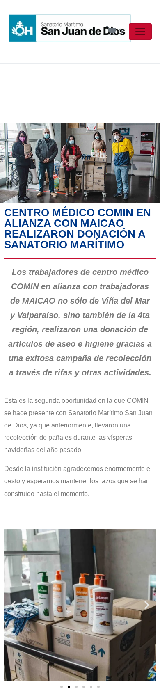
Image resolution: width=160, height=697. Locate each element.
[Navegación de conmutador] (140, 31)
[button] (13, 604)
